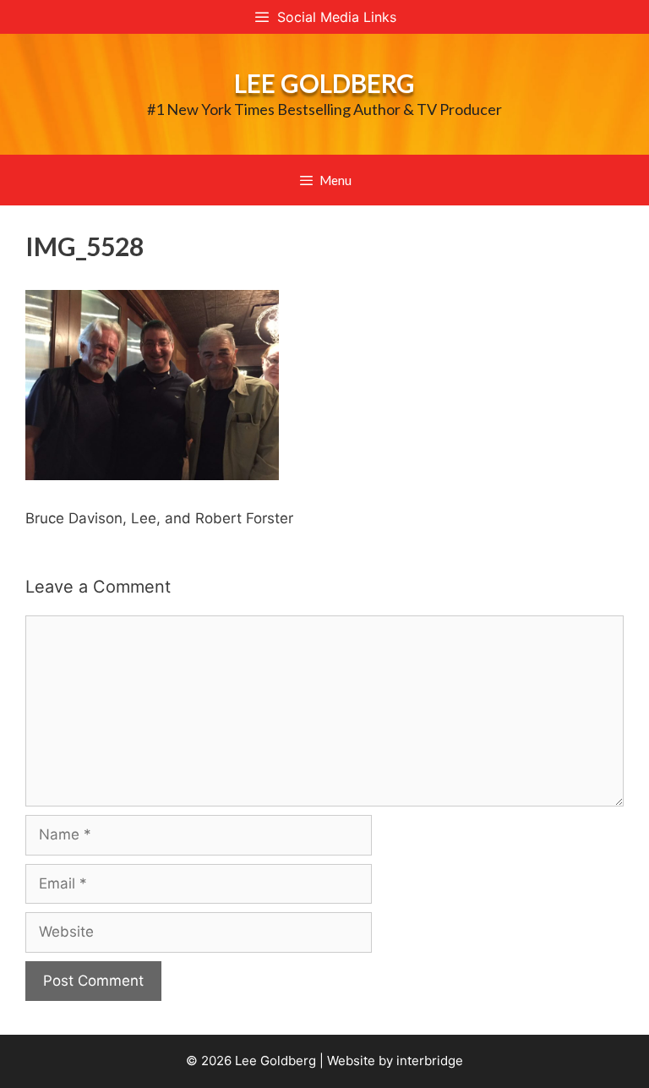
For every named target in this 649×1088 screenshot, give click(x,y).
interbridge (429, 1060)
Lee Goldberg (324, 83)
